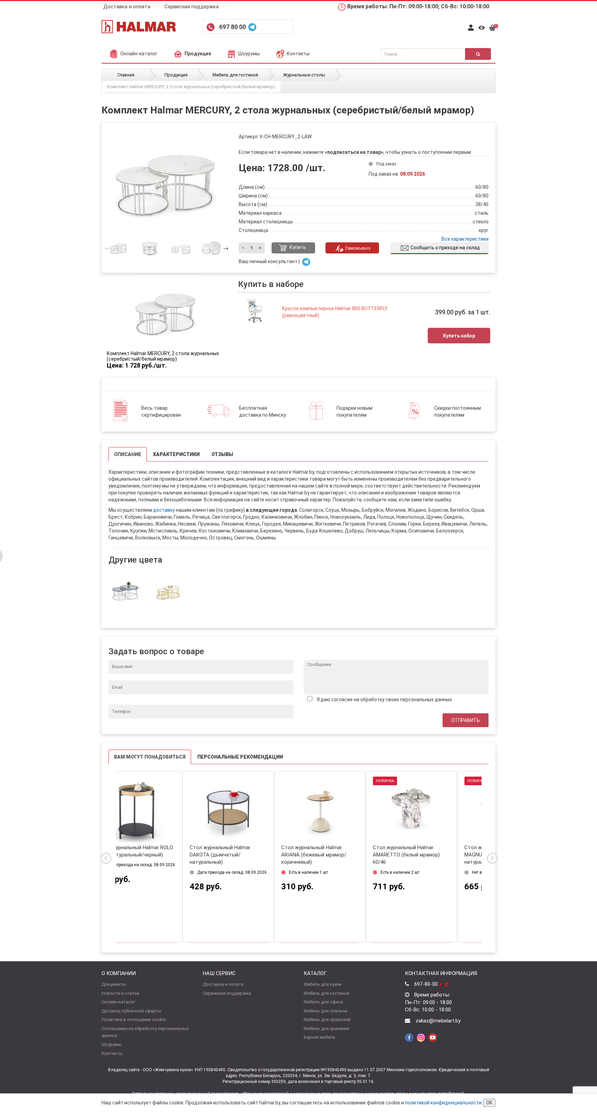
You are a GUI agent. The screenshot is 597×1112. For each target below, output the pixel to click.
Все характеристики (465, 239)
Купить (297, 247)
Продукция (197, 53)
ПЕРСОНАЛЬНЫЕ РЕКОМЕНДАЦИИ (240, 757)
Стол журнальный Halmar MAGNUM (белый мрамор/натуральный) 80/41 (428, 854)
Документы (114, 984)
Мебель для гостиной (326, 993)
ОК (489, 1102)
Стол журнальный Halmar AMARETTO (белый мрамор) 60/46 (339, 854)
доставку (164, 510)
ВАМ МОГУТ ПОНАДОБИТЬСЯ (150, 757)
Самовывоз (357, 248)
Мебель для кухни (322, 984)
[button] (223, 248)
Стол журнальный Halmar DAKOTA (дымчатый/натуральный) (153, 854)
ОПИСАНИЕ (127, 454)
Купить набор (459, 336)
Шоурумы (249, 53)
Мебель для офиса (323, 1001)
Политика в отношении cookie (134, 1019)
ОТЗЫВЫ (222, 454)
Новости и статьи (120, 993)
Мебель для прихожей (327, 1019)
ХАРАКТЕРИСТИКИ (176, 454)
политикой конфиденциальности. (444, 1102)
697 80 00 (233, 26)
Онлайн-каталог (139, 53)
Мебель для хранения (326, 1028)
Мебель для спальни (325, 1010)
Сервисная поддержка (191, 6)
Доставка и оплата (126, 6)
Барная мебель (319, 1037)
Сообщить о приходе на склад (445, 247)
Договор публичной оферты (131, 1010)
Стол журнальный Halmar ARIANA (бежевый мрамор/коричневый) (246, 854)
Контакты (298, 53)
